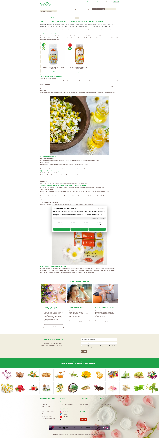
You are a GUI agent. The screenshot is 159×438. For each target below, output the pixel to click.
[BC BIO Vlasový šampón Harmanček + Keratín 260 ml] (79, 54)
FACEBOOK (65, 414)
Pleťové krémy (45, 404)
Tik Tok (63, 418)
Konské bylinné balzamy (47, 416)
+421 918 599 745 (65, 402)
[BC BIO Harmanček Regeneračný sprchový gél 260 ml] (53, 54)
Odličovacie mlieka (46, 406)
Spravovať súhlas (103, 434)
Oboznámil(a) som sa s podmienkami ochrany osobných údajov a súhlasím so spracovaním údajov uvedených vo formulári (98, 346)
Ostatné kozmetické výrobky (48, 418)
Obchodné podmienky (106, 404)
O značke (103, 409)
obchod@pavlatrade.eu (67, 404)
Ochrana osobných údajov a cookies (98, 218)
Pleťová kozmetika (46, 402)
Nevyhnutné (60, 224)
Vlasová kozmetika (46, 409)
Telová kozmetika (46, 413)
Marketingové (99, 224)
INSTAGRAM (66, 411)
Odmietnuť (62, 229)
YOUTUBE (65, 416)
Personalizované (73, 224)
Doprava (103, 402)
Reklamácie (103, 406)
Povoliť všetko (97, 229)
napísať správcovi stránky (80, 434)
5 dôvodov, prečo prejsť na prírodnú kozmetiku (50, 308)
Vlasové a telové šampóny (48, 411)
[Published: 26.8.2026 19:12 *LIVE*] (58, 434)
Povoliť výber (79, 229)
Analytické (86, 224)
